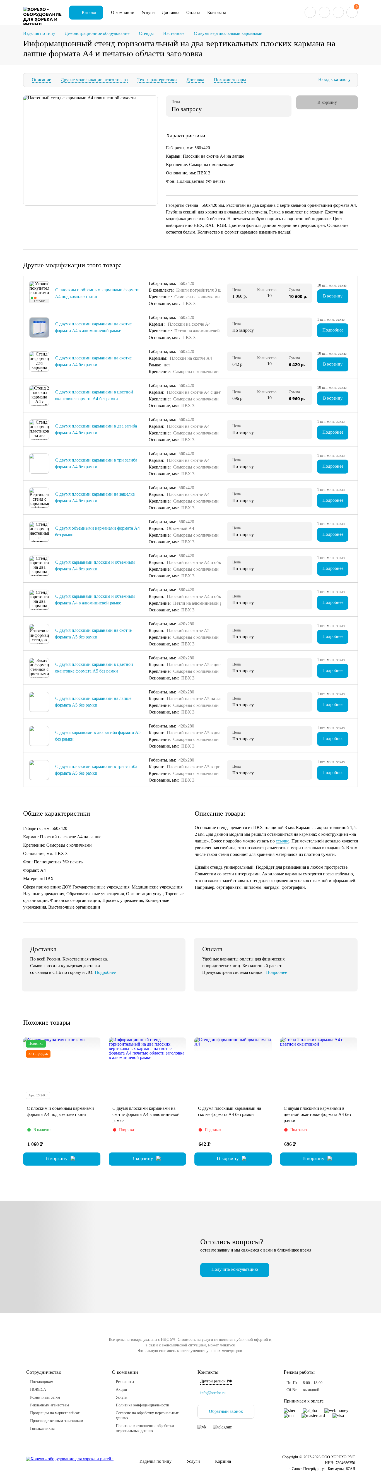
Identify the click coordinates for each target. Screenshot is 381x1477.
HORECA (38, 1389)
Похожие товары (230, 79)
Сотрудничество (43, 1372)
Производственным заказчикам (56, 1421)
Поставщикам (41, 1382)
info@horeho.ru (213, 1393)
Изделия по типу (155, 1461)
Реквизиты (125, 1382)
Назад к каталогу (334, 79)
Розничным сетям (45, 1397)
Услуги (148, 12)
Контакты (216, 12)
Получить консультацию (234, 1269)
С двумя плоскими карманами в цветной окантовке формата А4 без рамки (317, 1114)
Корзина (223, 1461)
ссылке (282, 841)
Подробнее (332, 330)
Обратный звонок (226, 1411)
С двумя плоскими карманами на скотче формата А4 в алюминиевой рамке (146, 1114)
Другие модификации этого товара (94, 79)
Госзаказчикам (42, 1428)
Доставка (170, 12)
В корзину (333, 296)
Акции (121, 1389)
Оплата (193, 12)
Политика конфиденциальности (142, 1405)
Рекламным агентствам (49, 1405)
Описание (41, 79)
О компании (122, 12)
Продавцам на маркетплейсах (55, 1413)
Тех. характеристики (157, 79)
